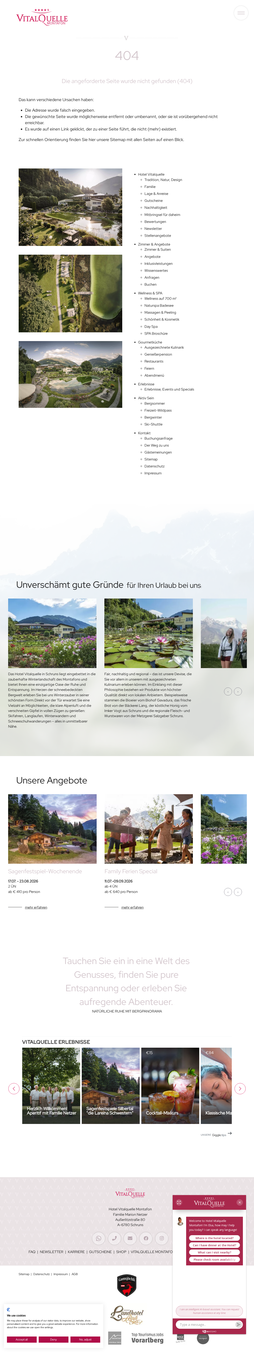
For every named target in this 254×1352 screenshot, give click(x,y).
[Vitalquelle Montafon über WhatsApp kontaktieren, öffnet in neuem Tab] (98, 1238)
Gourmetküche (150, 342)
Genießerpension (158, 354)
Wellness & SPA (150, 293)
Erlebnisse (146, 384)
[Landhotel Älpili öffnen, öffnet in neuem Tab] (127, 1315)
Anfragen (151, 277)
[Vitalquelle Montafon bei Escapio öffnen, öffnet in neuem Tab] (203, 1339)
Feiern (149, 368)
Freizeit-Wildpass (158, 410)
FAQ (32, 1251)
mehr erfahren (36, 907)
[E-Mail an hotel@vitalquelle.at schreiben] (130, 1238)
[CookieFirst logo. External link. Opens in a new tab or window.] (8, 1311)
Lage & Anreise (156, 193)
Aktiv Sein (146, 398)
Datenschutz (154, 466)
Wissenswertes (156, 270)
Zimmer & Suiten (157, 249)
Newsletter (153, 228)
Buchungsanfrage (158, 438)
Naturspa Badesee (159, 305)
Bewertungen (155, 221)
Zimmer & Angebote (154, 244)
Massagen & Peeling (160, 312)
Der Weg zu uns (156, 445)
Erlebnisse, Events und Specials (169, 389)
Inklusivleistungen (158, 263)
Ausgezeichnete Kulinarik (164, 347)
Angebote (152, 256)
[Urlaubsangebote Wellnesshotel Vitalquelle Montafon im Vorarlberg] (52, 830)
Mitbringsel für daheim (162, 214)
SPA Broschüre (156, 333)
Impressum (153, 473)
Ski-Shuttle (153, 424)
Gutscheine (153, 200)
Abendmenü (154, 375)
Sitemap (151, 459)
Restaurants (153, 361)
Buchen (150, 284)
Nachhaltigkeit (155, 207)
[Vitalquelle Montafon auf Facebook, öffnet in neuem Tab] (146, 1238)
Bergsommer (154, 403)
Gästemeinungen (158, 452)
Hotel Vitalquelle (151, 174)
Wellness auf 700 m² (160, 298)
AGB (75, 1274)
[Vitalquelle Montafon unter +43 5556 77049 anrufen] (114, 1238)
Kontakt (144, 433)
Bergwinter (153, 417)
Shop (121, 1251)
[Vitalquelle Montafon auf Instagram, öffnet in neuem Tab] (162, 1238)
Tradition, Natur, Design (163, 179)
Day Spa (151, 326)
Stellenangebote (157, 235)
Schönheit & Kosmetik (161, 319)
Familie (150, 186)
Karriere (76, 1251)
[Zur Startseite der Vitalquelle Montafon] (42, 32)
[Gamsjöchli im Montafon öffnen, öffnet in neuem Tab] (127, 1286)
